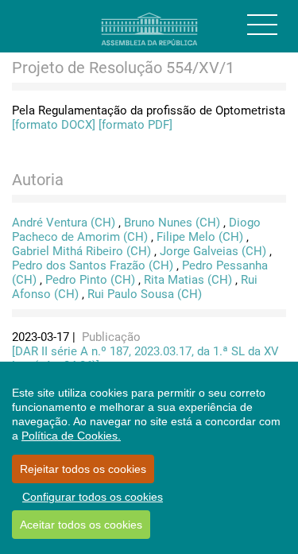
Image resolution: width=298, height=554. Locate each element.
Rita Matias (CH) (188, 280)
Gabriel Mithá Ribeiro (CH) (81, 251)
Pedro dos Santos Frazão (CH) (92, 265)
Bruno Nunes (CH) (172, 222)
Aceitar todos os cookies (81, 524)
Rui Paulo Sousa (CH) (144, 294)
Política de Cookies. (71, 435)
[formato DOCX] (53, 125)
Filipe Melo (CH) (200, 237)
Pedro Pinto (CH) (90, 280)
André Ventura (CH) (63, 222)
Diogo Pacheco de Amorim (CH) (136, 229)
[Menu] (262, 24)
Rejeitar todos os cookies (83, 469)
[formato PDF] (135, 125)
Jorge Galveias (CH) (213, 251)
